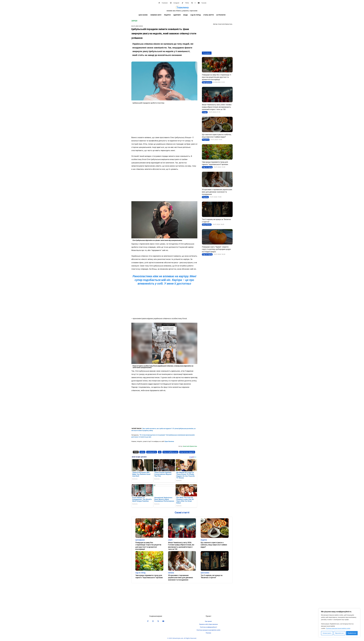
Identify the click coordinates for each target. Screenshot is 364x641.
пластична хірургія (187, 452)
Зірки (134, 21)
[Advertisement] (164, 120)
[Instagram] (170, 2)
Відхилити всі (339, 633)
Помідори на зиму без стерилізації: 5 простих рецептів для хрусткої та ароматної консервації (216, 77)
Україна (205, 197)
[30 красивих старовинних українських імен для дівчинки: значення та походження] (217, 179)
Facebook (165, 3)
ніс (160, 452)
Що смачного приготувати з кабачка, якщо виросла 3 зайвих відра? (214, 545)
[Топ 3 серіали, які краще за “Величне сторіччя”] (217, 209)
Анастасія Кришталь (225, 24)
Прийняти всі (352, 633)
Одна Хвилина (169, 441)
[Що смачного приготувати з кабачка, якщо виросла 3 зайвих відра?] (217, 124)
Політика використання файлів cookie (338, 628)
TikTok (187, 3)
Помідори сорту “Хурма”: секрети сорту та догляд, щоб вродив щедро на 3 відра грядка (216, 249)
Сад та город (207, 167)
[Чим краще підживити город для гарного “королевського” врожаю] (217, 152)
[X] (192, 2)
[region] (339, 622)
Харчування (207, 82)
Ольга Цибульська (170, 452)
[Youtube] (198, 2)
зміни (142, 452)
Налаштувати (327, 633)
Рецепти (205, 140)
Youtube (203, 3)
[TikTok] (182, 2)
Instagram (176, 3)
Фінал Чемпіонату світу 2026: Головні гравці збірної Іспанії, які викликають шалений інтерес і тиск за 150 (216, 107)
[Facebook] (159, 2)
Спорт (204, 112)
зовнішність (151, 452)
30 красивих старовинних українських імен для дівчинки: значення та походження (217, 192)
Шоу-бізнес (206, 224)
